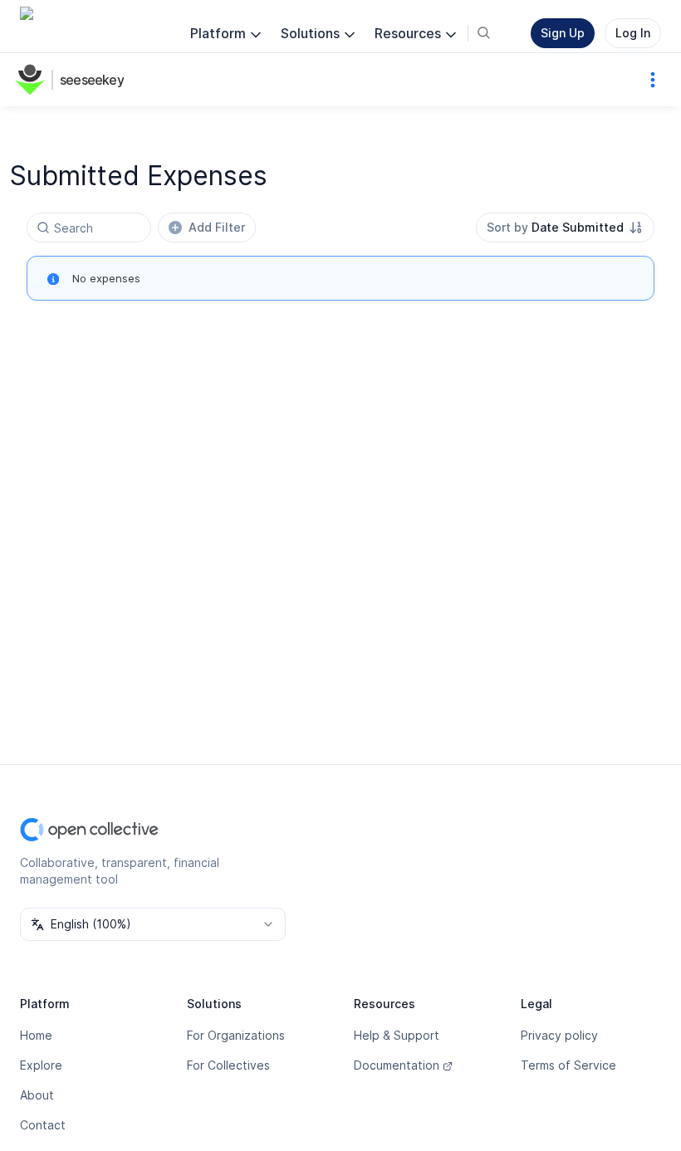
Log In (632, 33)
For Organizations (236, 1035)
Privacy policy (559, 1035)
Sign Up (563, 33)
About (37, 1095)
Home (36, 1035)
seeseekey (92, 79)
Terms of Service (568, 1065)
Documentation (396, 1065)
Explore (41, 1065)
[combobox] (565, 227)
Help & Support (396, 1035)
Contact (43, 1125)
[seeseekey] (33, 79)
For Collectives (228, 1065)
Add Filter (217, 227)
